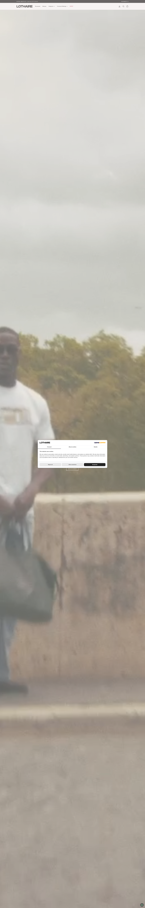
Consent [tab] (49, 446)
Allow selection (73, 464)
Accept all (94, 464)
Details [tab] (95, 446)
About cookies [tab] (72, 446)
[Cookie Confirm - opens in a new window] (99, 442)
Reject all (50, 464)
